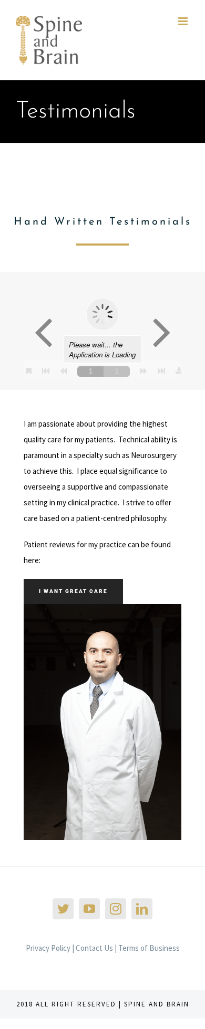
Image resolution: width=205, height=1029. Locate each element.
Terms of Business (149, 948)
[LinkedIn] (141, 908)
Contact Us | (97, 948)
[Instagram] (115, 908)
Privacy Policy (48, 948)
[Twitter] (63, 908)
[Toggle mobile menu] (183, 21)
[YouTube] (89, 908)
